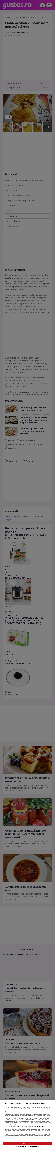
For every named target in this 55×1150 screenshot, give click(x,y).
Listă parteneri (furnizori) (10, 1138)
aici (20, 1119)
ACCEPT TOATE (27, 1143)
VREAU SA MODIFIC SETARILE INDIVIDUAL (27, 1146)
